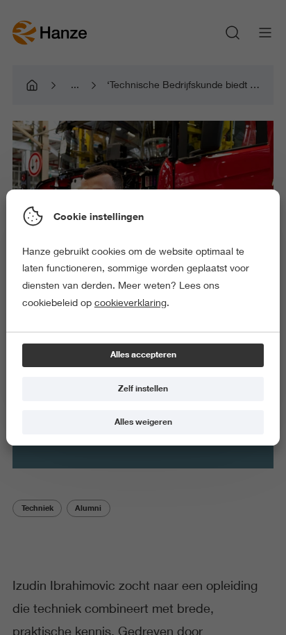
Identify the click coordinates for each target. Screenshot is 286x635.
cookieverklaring (130, 302)
